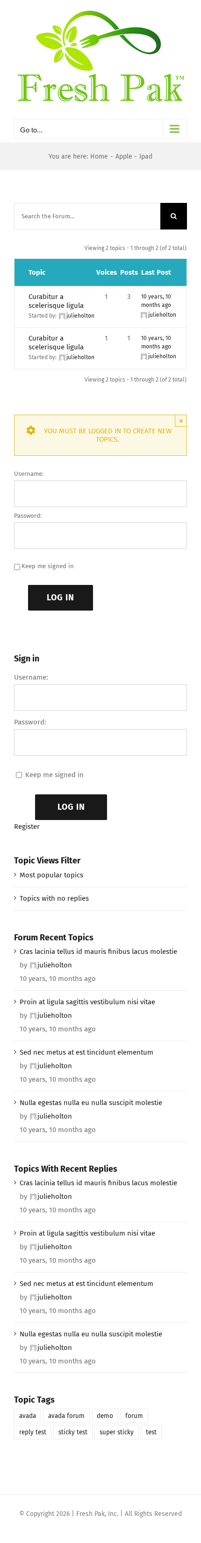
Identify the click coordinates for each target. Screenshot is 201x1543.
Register (27, 826)
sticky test (72, 1432)
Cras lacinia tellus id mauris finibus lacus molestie (98, 951)
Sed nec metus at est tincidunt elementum (86, 1052)
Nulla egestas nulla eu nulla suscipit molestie (91, 1102)
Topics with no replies (54, 898)
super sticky (117, 1432)
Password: (28, 515)
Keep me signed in (48, 566)
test (151, 1432)
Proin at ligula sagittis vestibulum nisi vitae (87, 1002)
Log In (60, 597)
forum (134, 1416)
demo (105, 1416)
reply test (32, 1432)
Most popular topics (51, 875)
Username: (28, 473)
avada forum (66, 1416)
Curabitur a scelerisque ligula (56, 301)
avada (27, 1416)
